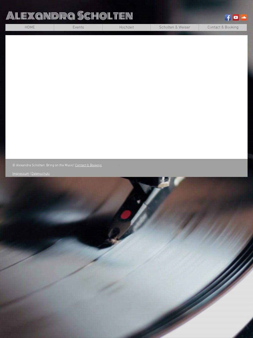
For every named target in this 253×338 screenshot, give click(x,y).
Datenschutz (40, 174)
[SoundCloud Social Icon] (244, 17)
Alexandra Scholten (69, 16)
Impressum (20, 174)
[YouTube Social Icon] (236, 17)
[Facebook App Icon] (228, 17)
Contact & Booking (88, 165)
